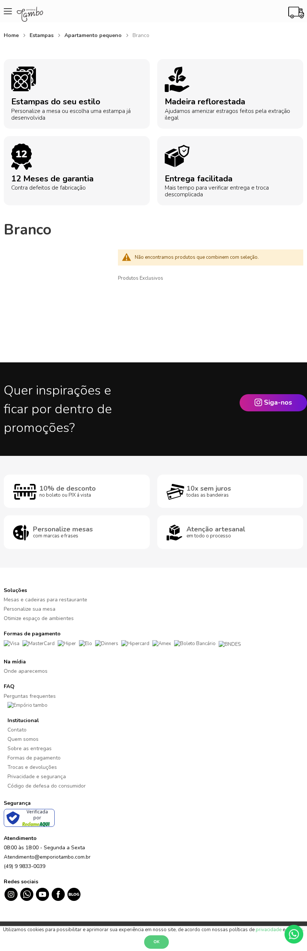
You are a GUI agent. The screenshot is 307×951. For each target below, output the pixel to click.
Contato (17, 729)
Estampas (42, 35)
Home (12, 35)
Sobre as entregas (29, 748)
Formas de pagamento (34, 757)
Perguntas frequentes (30, 696)
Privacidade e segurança (36, 776)
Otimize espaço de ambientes (39, 618)
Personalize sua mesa (29, 609)
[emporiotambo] (27, 705)
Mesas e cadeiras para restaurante (45, 599)
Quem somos (23, 739)
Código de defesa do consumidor (46, 785)
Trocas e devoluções (32, 767)
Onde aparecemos (26, 671)
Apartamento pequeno (93, 35)
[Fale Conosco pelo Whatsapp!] (294, 933)
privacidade (269, 929)
